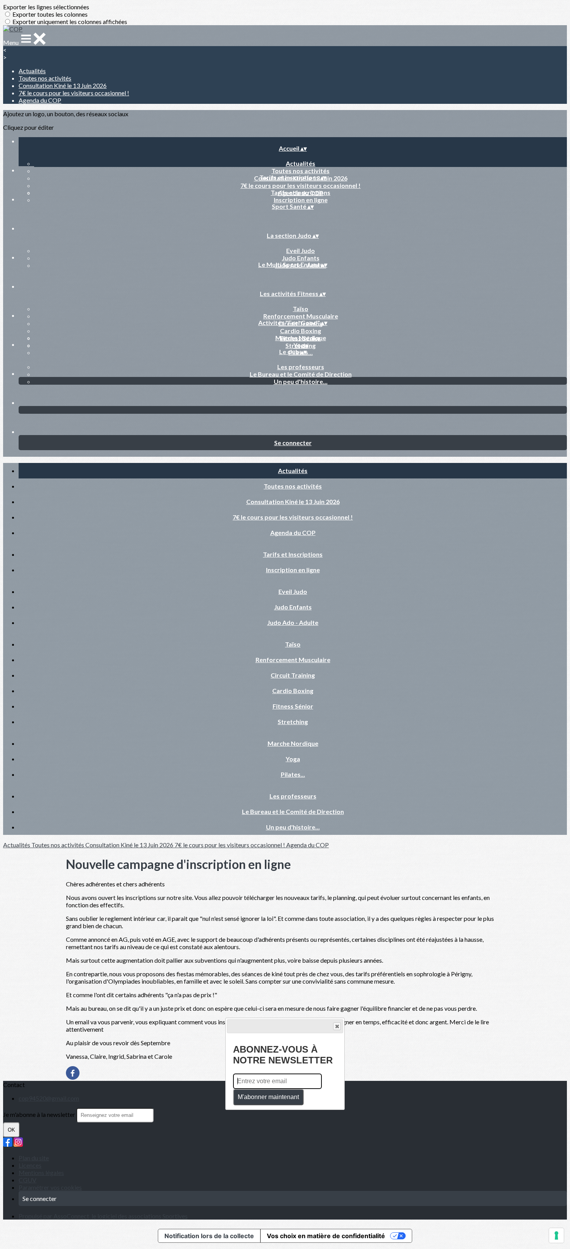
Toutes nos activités (45, 78)
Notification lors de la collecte (209, 1236)
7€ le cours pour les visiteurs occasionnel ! (74, 92)
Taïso (300, 308)
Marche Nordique (300, 337)
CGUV (27, 1180)
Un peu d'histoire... (301, 381)
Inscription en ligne (301, 199)
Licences (30, 1165)
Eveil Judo (300, 250)
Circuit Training (293, 675)
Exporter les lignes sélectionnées (46, 6)
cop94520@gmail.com (49, 1098)
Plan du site (34, 1157)
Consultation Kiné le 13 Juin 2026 (63, 85)
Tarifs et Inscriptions (300, 192)
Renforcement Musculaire (300, 316)
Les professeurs (300, 366)
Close (337, 1026)
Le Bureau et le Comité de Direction (301, 374)
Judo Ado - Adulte (292, 622)
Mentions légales (41, 1172)
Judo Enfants (301, 257)
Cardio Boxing (300, 330)
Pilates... (293, 774)
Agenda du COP (40, 100)
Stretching (293, 721)
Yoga (301, 345)
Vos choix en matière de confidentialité (326, 1236)
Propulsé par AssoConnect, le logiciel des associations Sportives (103, 1216)
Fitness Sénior (293, 706)
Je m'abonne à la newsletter (39, 1114)
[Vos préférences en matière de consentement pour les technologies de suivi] (556, 1235)
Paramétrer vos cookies (50, 1187)
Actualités (32, 70)
